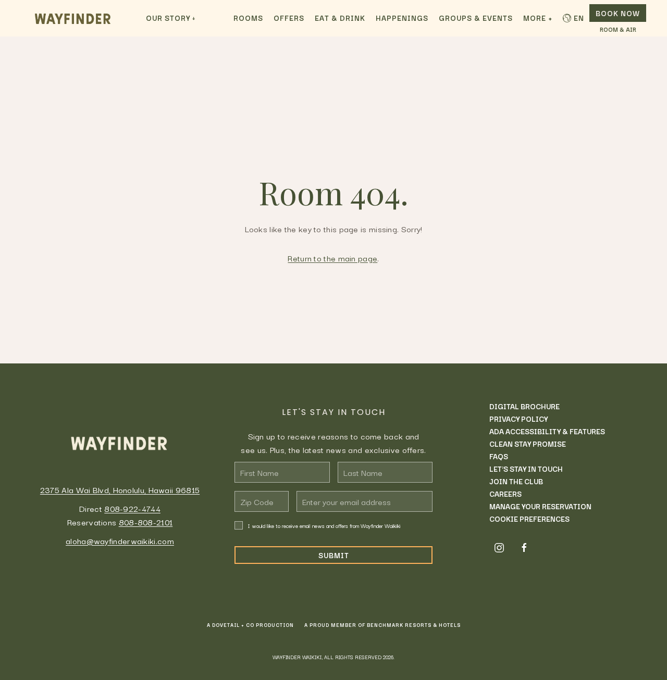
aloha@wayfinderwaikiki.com (120, 540)
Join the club (516, 481)
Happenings (402, 17)
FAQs (498, 456)
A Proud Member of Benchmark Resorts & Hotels (382, 624)
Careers (505, 493)
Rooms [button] (248, 17)
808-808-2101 (146, 521)
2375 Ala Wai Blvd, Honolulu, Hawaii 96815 (120, 489)
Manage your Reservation (540, 506)
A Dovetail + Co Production (250, 624)
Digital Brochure (524, 406)
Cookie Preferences (529, 518)
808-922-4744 (132, 508)
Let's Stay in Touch (526, 468)
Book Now (618, 13)
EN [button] (579, 17)
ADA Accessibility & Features (547, 431)
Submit (333, 555)
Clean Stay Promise (527, 443)
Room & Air (618, 30)
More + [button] (537, 17)
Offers (289, 17)
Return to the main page (332, 257)
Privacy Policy (518, 418)
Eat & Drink (340, 17)
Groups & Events (476, 17)
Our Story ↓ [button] (170, 17)
